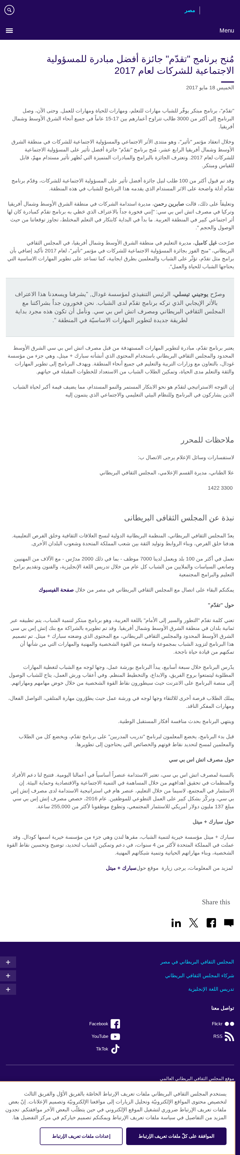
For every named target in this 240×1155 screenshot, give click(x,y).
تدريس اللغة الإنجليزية (211, 989)
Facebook (98, 1023)
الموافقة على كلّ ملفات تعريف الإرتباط (176, 1136)
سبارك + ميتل (121, 868)
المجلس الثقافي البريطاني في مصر (197, 962)
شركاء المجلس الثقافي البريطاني (199, 975)
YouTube (100, 1036)
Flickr (217, 1023)
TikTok (102, 1048)
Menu (227, 30)
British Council (219, 10)
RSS (217, 1036)
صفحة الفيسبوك (56, 590)
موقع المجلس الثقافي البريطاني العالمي (197, 1078)
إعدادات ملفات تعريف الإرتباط (81, 1136)
